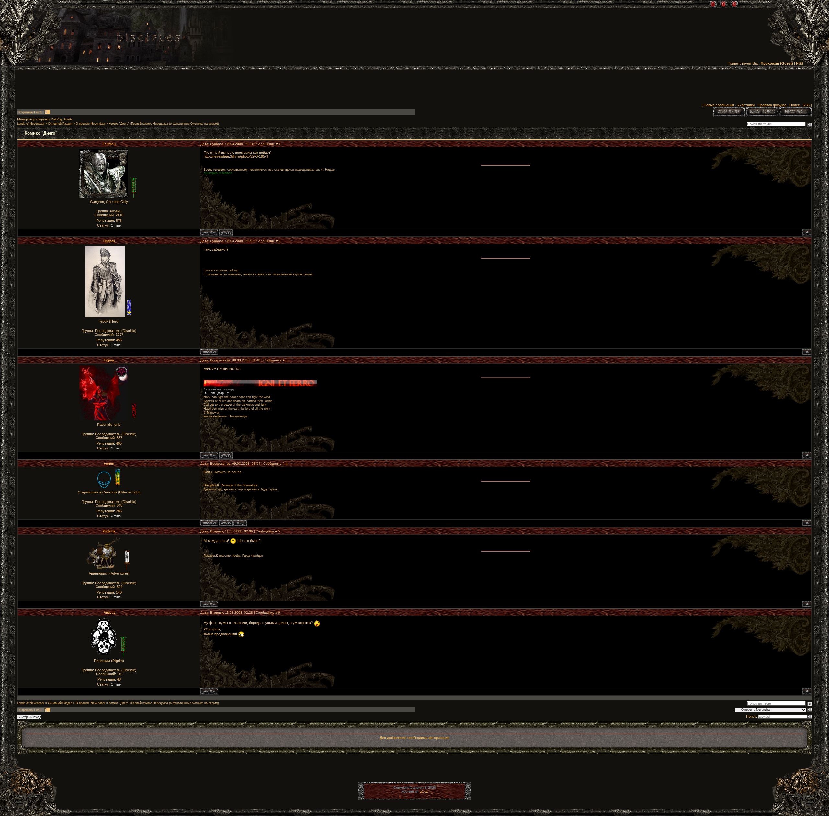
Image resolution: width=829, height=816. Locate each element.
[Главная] (713, 4)
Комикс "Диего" (119, 123)
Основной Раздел (60, 123)
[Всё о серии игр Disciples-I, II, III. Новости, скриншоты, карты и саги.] (148, 38)
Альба (68, 119)
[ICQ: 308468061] (240, 523)
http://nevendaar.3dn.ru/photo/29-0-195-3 (236, 156)
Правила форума (772, 105)
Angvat (109, 612)
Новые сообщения (719, 105)
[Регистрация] (724, 4)
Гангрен (109, 144)
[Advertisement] (414, 87)
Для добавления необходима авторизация (414, 738)
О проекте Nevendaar (90, 123)
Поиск (794, 105)
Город (109, 360)
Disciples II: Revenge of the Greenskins (231, 485)
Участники (746, 105)
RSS (799, 63)
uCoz (424, 791)
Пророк (109, 241)
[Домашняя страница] (226, 232)
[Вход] (734, 4)
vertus (109, 463)
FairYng (56, 119)
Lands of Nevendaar (30, 123)
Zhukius (109, 531)
